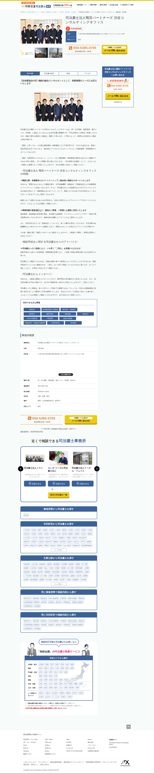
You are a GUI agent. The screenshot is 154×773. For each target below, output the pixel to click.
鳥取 (55, 684)
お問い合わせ (44, 764)
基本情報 (30, 73)
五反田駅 (64, 572)
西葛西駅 (75, 579)
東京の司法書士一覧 (58, 495)
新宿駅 (63, 568)
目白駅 (79, 576)
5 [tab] (62, 489)
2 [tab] (54, 489)
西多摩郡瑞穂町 (87, 545)
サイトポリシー (43, 762)
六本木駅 (33, 568)
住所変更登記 (28, 606)
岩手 (52, 664)
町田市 (42, 538)
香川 (65, 684)
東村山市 (33, 545)
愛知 (40, 676)
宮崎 (65, 687)
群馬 (72, 668)
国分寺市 (48, 541)
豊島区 (53, 534)
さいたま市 (55, 697)
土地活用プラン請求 (127, 5)
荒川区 (64, 534)
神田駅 (49, 564)
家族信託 (81, 598)
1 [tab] (52, 489)
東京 (40, 668)
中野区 (40, 534)
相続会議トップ (82, 5)
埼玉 (52, 668)
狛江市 (76, 541)
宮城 (62, 664)
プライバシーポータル (109, 762)
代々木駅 (43, 576)
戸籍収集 (63, 598)
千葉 (57, 668)
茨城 (62, 668)
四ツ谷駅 (70, 568)
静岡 (45, 676)
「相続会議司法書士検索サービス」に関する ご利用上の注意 (45, 703)
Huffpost (47, 745)
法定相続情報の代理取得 (31, 602)
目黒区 (84, 530)
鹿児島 (71, 687)
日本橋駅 (64, 564)
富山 (55, 672)
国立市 (70, 541)
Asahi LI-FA (91, 748)
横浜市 (41, 693)
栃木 (67, 668)
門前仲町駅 (55, 572)
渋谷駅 (51, 576)
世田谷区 (27, 534)
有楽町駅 (27, 564)
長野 (50, 672)
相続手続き (27, 598)
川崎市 (63, 697)
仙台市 (48, 697)
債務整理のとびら (50, 754)
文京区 (52, 530)
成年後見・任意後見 (47, 602)
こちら (68, 705)
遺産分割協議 (72, 598)
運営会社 (26, 764)
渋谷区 (34, 534)
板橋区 (71, 534)
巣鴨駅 (85, 576)
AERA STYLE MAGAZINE (74, 751)
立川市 (54, 538)
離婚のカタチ (27, 754)
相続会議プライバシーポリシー (74, 762)
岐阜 (50, 676)
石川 (60, 672)
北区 (58, 534)
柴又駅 (62, 579)
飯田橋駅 (56, 564)
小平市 (83, 541)
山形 (67, 664)
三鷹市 (69, 538)
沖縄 (77, 687)
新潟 (40, 672)
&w (28, 742)
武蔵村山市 (76, 545)
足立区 (84, 534)
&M (24, 742)
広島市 (41, 697)
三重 (55, 676)
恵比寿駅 (36, 576)
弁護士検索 (93, 5)
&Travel (33, 742)
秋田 (57, 664)
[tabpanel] (35, 469)
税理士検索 (103, 5)
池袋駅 (73, 576)
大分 (60, 687)
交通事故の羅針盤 (93, 751)
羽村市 (59, 545)
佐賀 (45, 687)
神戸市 (75, 693)
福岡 (40, 687)
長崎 (50, 687)
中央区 (34, 530)
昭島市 (47, 545)
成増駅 (42, 579)
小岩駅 (69, 579)
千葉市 (70, 697)
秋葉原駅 (42, 564)
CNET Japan (49, 739)
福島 (72, 664)
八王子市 (34, 538)
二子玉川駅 (27, 576)
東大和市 (63, 541)
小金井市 (41, 541)
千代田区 (27, 530)
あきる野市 (67, 545)
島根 (60, 684)
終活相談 (37, 606)
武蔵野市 (61, 538)
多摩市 (34, 541)
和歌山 (66, 680)
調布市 (75, 538)
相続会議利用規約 (56, 762)
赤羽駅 (26, 579)
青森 (47, 664)
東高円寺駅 (64, 576)
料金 (68, 73)
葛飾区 (90, 534)
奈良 (55, 680)
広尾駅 (57, 568)
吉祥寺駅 (83, 579)
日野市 (26, 545)
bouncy (47, 751)
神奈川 (46, 668)
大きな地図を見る (66, 374)
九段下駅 (34, 564)
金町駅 (56, 579)
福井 (65, 672)
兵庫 (45, 680)
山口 (50, 684)
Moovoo (25, 748)
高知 (81, 684)
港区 (39, 530)
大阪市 (48, 693)
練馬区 (77, 534)
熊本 (55, 687)
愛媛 (75, 684)
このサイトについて (30, 762)
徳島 (70, 684)
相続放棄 (36, 598)
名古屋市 (55, 693)
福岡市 (68, 693)
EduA (25, 745)
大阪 (40, 680)
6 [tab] (65, 489)
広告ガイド (34, 764)
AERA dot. (48, 748)
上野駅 (87, 568)
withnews (26, 751)
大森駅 (87, 572)
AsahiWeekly (113, 747)
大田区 (90, 530)
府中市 (48, 538)
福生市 (53, 545)
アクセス (87, 73)
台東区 (58, 530)
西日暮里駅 (33, 579)
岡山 (45, 684)
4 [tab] (60, 489)
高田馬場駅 (79, 568)
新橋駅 (26, 568)
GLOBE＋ (69, 742)
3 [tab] (57, 489)
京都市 (81, 693)
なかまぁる (69, 748)
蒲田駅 (71, 572)
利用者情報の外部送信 (93, 762)
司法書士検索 (114, 5)
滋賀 (60, 680)
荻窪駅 (57, 576)
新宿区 (45, 530)
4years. (90, 739)
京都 (50, 680)
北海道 (41, 664)
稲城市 (89, 541)
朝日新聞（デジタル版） (30, 739)
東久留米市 (82, 538)
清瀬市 (40, 545)
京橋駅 (78, 564)
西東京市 (27, 541)
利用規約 (54, 429)
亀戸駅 (40, 572)
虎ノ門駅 (84, 564)
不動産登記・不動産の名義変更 (73, 602)
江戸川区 (27, 538)
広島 (40, 684)
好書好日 (69, 745)
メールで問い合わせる (117, 96)
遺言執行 (58, 602)
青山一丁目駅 (49, 568)
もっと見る (58, 550)
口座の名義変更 (53, 598)
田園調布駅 (79, 572)
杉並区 (47, 534)
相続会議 (90, 742)
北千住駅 (48, 579)
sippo (68, 739)
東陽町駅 (47, 572)
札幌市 (62, 693)
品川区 (77, 530)
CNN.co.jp (48, 742)
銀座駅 (71, 564)
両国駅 (34, 572)
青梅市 (56, 541)
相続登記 (43, 598)
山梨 (45, 672)
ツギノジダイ (92, 745)
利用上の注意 (63, 429)
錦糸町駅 (27, 572)
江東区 (71, 530)
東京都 (26, 515)
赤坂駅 (40, 568)
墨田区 (64, 530)
